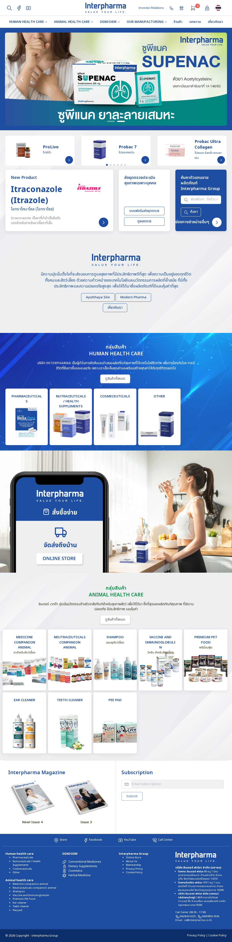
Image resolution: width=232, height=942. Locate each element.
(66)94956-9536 (210, 916)
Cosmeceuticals (22, 869)
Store (63, 840)
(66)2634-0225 (187, 916)
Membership (133, 865)
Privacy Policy (134, 869)
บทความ (195, 21)
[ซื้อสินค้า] (181, 8)
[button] (21, 79)
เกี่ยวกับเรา (215, 21)
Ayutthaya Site (98, 297)
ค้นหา (194, 211)
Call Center (165, 840)
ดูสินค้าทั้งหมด (115, 378)
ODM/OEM (108, 21)
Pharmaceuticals (23, 857)
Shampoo (19, 891)
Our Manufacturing (145, 21)
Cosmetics (75, 870)
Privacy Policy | (197, 935)
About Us (131, 861)
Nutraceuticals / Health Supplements (27, 863)
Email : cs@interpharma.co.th (193, 920)
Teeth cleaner (21, 906)
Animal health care (72, 21)
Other (16, 872)
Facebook (95, 840)
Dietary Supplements (82, 866)
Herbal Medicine (79, 875)
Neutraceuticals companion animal (34, 888)
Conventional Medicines (84, 861)
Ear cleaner (20, 903)
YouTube (130, 840)
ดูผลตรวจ (144, 221)
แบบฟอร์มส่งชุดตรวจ (144, 211)
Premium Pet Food (24, 899)
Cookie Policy (134, 872)
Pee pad (17, 910)
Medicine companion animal (30, 884)
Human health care (26, 21)
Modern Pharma (133, 297)
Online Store (133, 857)
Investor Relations (151, 8)
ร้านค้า (178, 21)
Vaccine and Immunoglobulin (31, 895)
